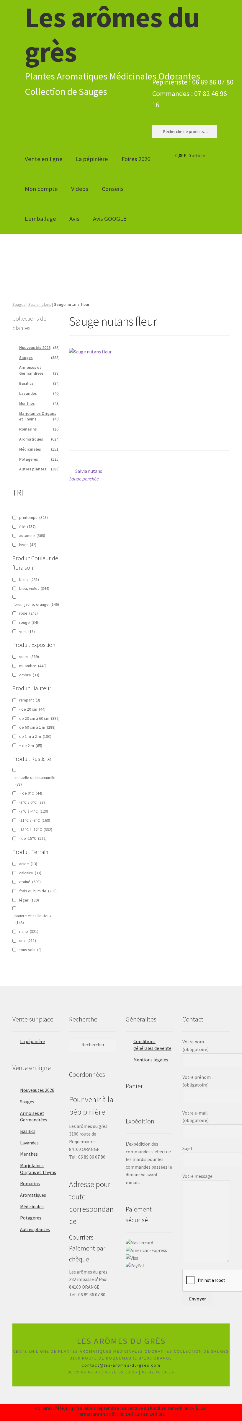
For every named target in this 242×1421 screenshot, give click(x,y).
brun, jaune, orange (36, 604)
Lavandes (28, 393)
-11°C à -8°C (34, 820)
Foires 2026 (136, 159)
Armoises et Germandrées (31, 370)
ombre (29, 675)
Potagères (28, 459)
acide (28, 863)
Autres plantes (32, 469)
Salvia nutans (39, 304)
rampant (29, 700)
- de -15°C (33, 838)
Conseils (113, 189)
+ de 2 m (30, 745)
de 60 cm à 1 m (37, 727)
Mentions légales (150, 1060)
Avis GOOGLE (109, 219)
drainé (30, 881)
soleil (29, 656)
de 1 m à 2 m (35, 736)
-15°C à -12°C (35, 829)
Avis (74, 219)
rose (28, 613)
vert (27, 631)
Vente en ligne (44, 159)
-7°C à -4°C (33, 811)
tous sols (30, 949)
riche (28, 931)
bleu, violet (34, 588)
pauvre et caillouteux (32, 919)
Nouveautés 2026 (34, 347)
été (27, 526)
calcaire (30, 873)
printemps (33, 517)
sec (27, 940)
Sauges (19, 304)
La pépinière (92, 159)
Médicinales (30, 449)
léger (29, 900)
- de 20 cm (32, 709)
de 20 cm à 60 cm (39, 718)
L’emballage (40, 219)
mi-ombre (33, 665)
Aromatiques (31, 439)
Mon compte (41, 189)
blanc (29, 579)
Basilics (26, 383)
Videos (79, 189)
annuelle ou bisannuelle (34, 781)
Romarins (28, 429)
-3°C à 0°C (32, 802)
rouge (28, 622)
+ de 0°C (30, 793)
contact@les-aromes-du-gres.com (121, 1365)
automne (32, 535)
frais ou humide (38, 891)
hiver (27, 544)
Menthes (27, 403)
